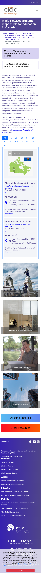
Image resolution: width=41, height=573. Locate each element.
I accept (20, 570)
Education (13, 33)
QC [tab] (27, 142)
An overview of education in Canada (18, 35)
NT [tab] (5, 142)
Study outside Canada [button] (9, 470)
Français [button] (36, 2)
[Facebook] (30, 441)
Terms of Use (22, 564)
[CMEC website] (20, 531)
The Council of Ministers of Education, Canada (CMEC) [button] (16, 65)
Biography (9, 213)
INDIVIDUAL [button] (6, 458)
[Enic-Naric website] (20, 542)
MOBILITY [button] (5, 499)
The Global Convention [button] (10, 512)
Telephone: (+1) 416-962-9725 (12, 456)
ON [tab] (16, 142)
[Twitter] (34, 441)
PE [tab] (22, 142)
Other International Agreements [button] (13, 516)
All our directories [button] (20, 417)
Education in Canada (26, 33)
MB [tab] (16, 138)
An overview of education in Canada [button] (15, 495)
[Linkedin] (38, 441)
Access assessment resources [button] (12, 484)
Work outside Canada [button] (9, 473)
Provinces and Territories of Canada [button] (15, 492)
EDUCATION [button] (6, 488)
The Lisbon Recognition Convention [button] (14, 508)
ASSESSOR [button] (5, 477)
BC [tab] (10, 138)
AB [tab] (5, 138)
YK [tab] (5, 145)
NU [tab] (11, 142)
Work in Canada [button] (7, 466)
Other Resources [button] (20, 427)
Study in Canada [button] (7, 462)
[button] (10, 11)
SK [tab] (33, 142)
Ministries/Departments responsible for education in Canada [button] (17, 53)
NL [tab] (27, 138)
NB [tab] (22, 138)
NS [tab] (33, 138)
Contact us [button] (5, 442)
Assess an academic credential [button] (12, 481)
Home (5, 33)
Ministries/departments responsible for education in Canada (18, 38)
